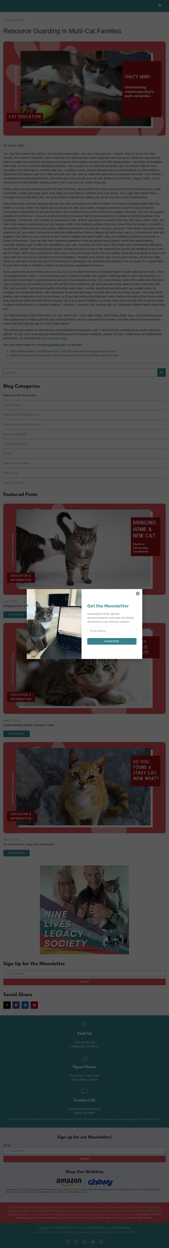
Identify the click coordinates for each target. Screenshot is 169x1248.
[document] (84, 624)
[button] (137, 593)
